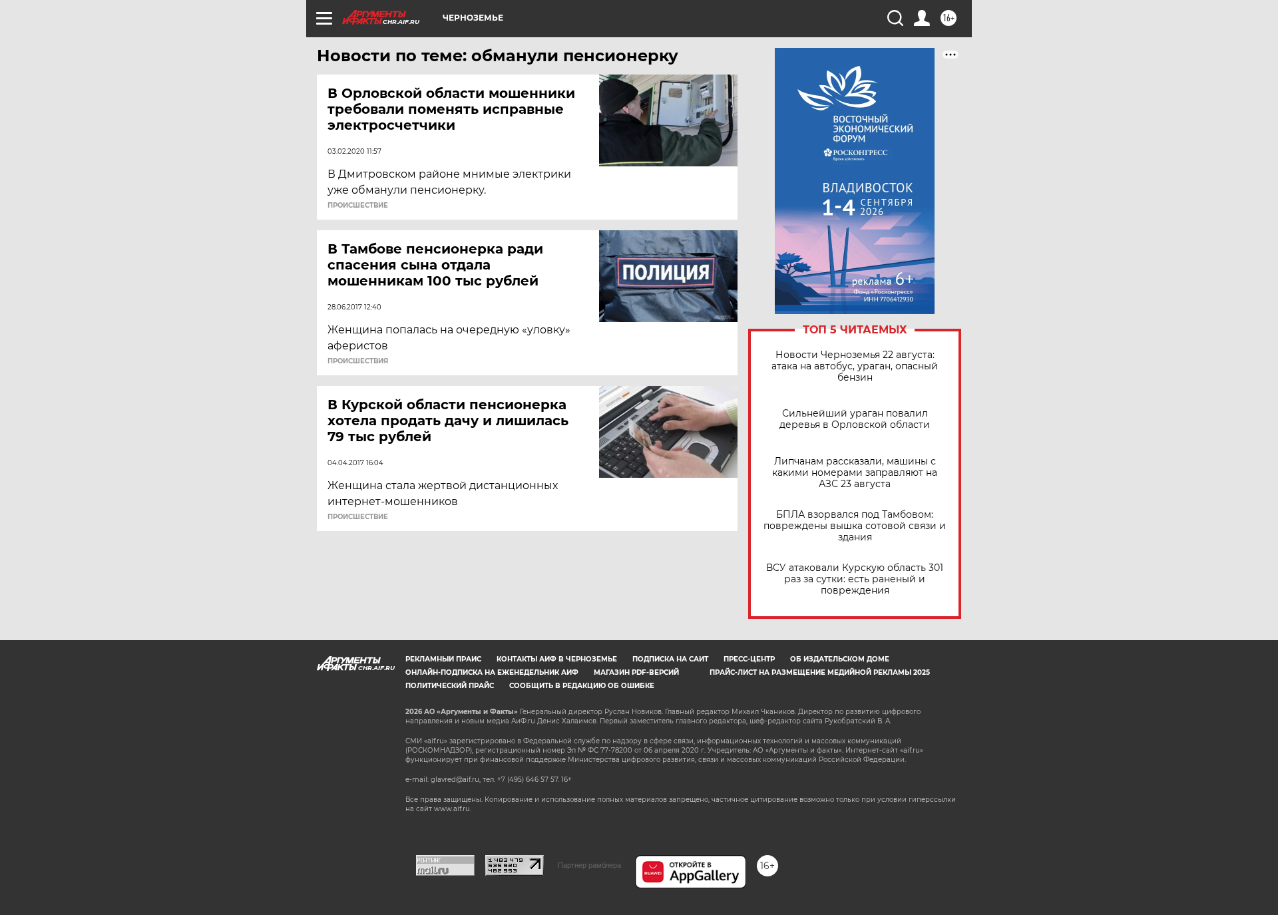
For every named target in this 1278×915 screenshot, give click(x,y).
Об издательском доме (839, 659)
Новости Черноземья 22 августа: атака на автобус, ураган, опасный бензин (854, 366)
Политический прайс (449, 685)
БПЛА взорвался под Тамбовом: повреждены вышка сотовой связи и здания (854, 526)
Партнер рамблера (589, 865)
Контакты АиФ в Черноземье (557, 659)
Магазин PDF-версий (636, 672)
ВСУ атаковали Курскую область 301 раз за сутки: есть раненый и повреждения (854, 579)
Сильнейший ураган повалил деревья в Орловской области (854, 419)
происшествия (357, 361)
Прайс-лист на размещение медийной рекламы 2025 (820, 672)
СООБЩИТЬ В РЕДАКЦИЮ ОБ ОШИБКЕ (581, 685)
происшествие (357, 205)
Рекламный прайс (443, 659)
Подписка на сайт (670, 659)
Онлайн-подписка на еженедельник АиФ (491, 672)
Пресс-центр (749, 659)
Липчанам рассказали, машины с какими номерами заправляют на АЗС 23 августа (854, 473)
